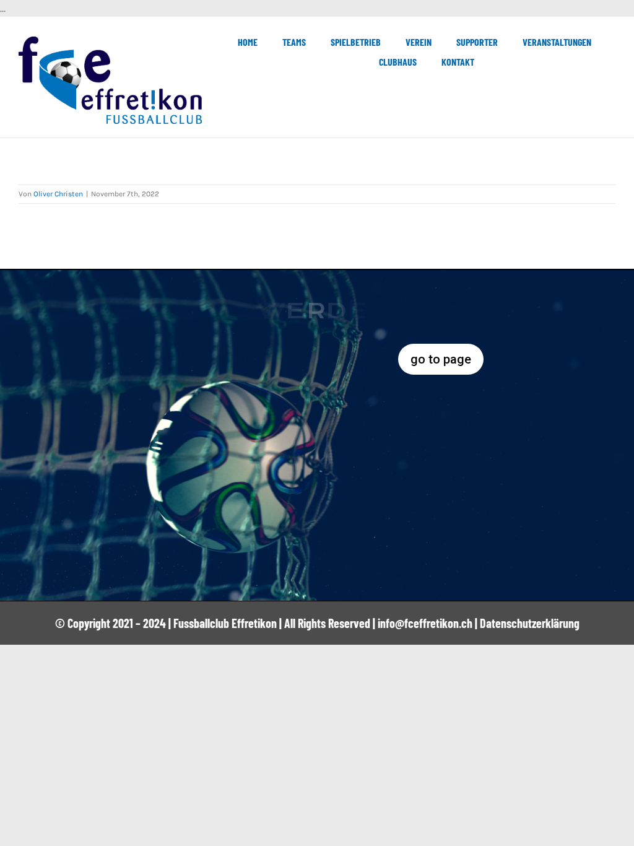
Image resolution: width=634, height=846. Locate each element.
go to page (440, 359)
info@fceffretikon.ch (425, 623)
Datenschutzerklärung (530, 623)
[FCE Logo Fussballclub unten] (110, 41)
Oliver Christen (58, 194)
